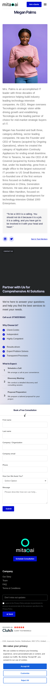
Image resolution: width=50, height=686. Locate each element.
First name (7, 420)
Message (6, 487)
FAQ (5, 584)
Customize (25, 673)
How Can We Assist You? (13, 476)
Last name (7, 431)
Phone (5, 465)
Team (5, 580)
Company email (9, 454)
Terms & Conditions (11, 588)
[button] (45, 4)
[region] (25, 664)
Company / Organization (12, 442)
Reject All (25, 680)
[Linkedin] (5, 239)
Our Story (7, 577)
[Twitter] (11, 239)
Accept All (25, 666)
